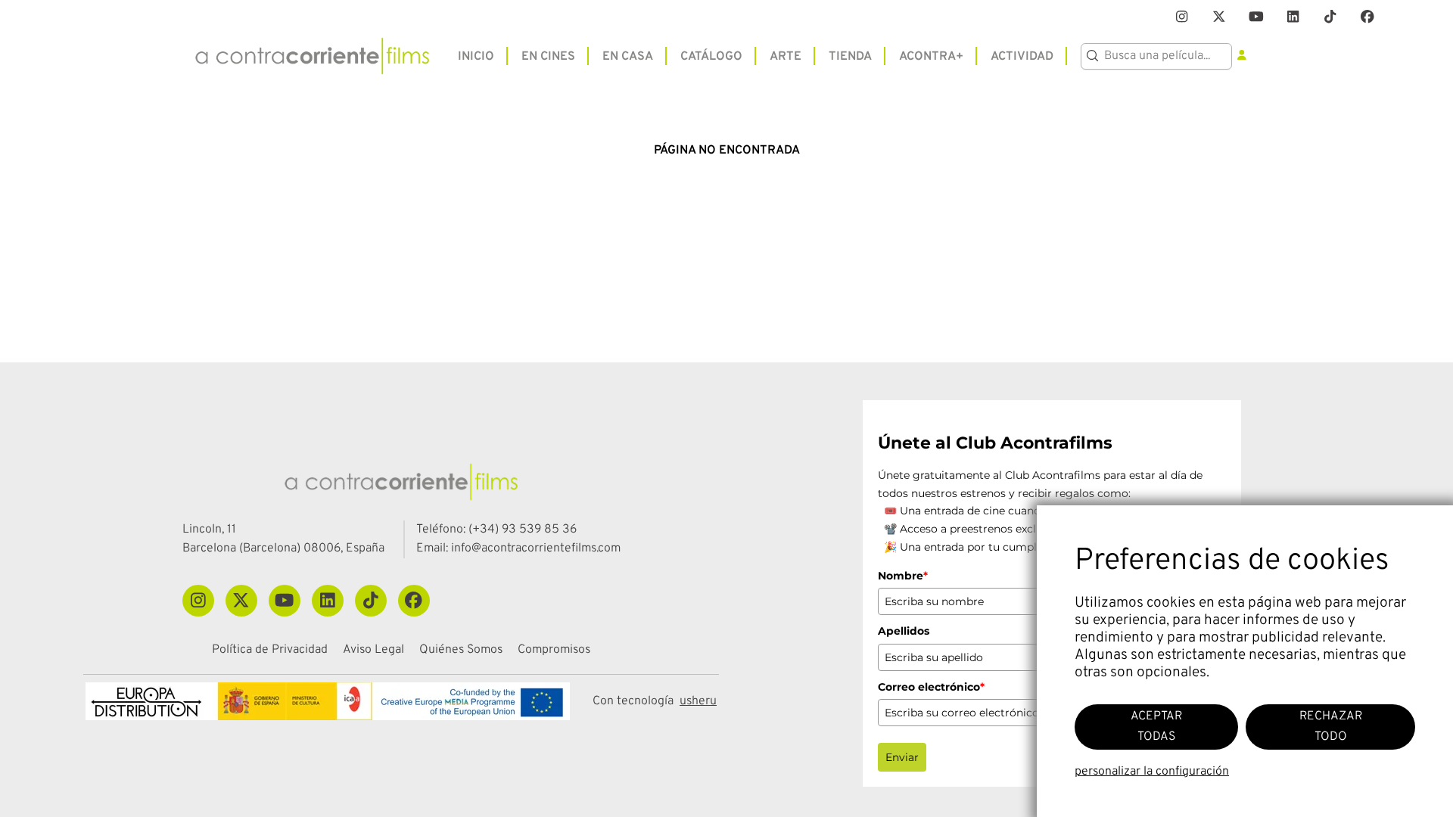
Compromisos (554, 650)
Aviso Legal (373, 650)
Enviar (902, 757)
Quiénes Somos (460, 650)
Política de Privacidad (270, 650)
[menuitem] (476, 55)
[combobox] (1156, 56)
